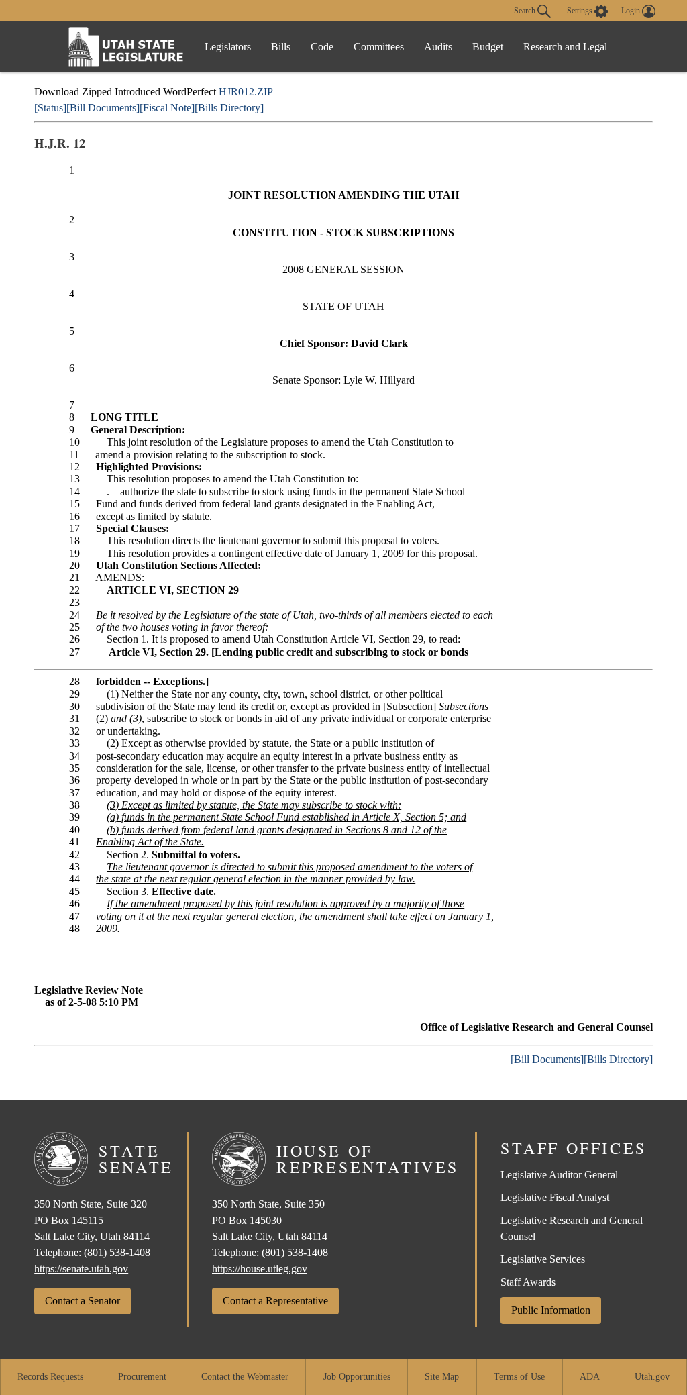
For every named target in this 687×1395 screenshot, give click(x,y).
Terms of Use (519, 1377)
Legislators (228, 46)
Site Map (442, 1377)
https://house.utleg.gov (259, 1268)
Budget (487, 46)
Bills (280, 46)
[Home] (126, 46)
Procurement (142, 1377)
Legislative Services (542, 1259)
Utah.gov (652, 1377)
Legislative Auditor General (559, 1174)
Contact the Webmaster (244, 1377)
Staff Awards (528, 1282)
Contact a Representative (275, 1300)
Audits (438, 46)
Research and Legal (565, 46)
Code (322, 46)
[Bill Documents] (103, 107)
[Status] (50, 107)
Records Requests (50, 1377)
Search (525, 10)
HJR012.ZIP (246, 91)
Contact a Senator (82, 1300)
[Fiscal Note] (167, 107)
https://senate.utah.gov (81, 1268)
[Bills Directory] (229, 107)
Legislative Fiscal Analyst (554, 1197)
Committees (379, 46)
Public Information (550, 1310)
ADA (590, 1377)
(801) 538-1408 (117, 1252)
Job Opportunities (356, 1377)
